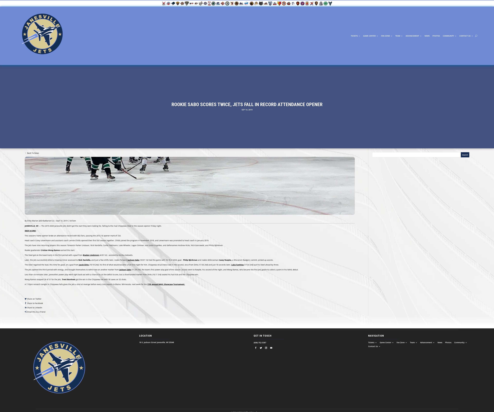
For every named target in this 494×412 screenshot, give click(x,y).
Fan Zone (385, 36)
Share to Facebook (35, 303)
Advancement (412, 36)
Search (465, 155)
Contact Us (465, 36)
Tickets (354, 36)
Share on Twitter (34, 299)
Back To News (33, 153)
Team (397, 36)
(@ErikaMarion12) (46, 221)
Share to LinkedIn (34, 307)
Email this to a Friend (36, 312)
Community (448, 36)
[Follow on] (256, 348)
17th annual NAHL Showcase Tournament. (166, 284)
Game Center (369, 36)
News (427, 36)
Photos (436, 36)
